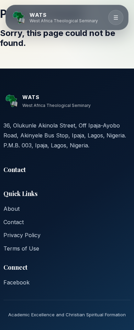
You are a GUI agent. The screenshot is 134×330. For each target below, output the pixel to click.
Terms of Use (21, 248)
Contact (13, 222)
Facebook (16, 282)
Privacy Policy (22, 235)
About (11, 208)
